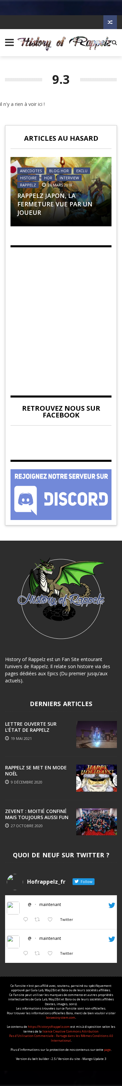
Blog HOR (59, 170)
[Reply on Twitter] (27, 919)
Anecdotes (31, 170)
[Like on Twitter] (52, 919)
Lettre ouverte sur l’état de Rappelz (31, 727)
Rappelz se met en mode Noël (36, 770)
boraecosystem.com (60, 1017)
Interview (69, 177)
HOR (48, 177)
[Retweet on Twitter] (39, 919)
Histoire (28, 177)
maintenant (50, 904)
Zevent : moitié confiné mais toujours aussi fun (36, 814)
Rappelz (28, 184)
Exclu (81, 170)
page (107, 1049)
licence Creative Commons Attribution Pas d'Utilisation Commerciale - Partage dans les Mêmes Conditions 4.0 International (61, 1036)
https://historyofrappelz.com (49, 1026)
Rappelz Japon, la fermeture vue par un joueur (55, 204)
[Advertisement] (61, 316)
